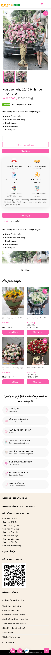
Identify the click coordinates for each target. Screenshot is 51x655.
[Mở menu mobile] (47, 4)
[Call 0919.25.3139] (19, 650)
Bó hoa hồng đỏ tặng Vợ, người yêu (35, 368)
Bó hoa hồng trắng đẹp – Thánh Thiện (37, 318)
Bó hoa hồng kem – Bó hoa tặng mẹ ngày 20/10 (12, 369)
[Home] (10, 4)
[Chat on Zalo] (26, 650)
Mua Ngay (25, 151)
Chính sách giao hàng (11, 610)
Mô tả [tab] (5, 221)
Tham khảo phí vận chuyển (14, 623)
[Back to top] (46, 650)
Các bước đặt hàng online (13, 615)
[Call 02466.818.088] (12, 650)
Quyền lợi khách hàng (11, 606)
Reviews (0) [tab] (15, 221)
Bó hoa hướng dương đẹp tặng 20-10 (12, 318)
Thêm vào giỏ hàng (25, 145)
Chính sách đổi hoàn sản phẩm (15, 619)
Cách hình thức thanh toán (14, 628)
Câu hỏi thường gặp (11, 637)
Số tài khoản (7, 632)
